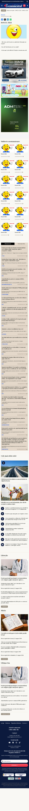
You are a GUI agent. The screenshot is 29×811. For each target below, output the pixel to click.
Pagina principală (10, 10)
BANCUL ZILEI (18, 10)
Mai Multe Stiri (6, 714)
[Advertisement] (14, 799)
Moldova (7, 723)
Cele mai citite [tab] (21, 243)
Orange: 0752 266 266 (15, 735)
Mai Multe (5, 606)
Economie (25, 723)
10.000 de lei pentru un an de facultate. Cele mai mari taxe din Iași (13, 1)
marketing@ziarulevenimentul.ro (14, 737)
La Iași (2, 723)
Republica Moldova (16, 723)
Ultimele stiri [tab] (8, 243)
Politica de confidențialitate (14, 746)
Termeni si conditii (15, 747)
